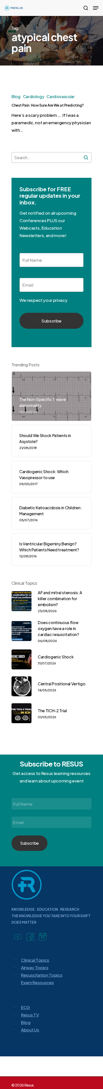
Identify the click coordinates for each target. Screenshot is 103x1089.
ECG (25, 1007)
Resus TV (30, 1015)
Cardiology (33, 96)
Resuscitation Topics (41, 975)
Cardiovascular (60, 96)
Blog (16, 96)
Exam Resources (37, 982)
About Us (30, 1029)
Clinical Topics (35, 960)
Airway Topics (34, 967)
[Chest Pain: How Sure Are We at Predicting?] (52, 115)
